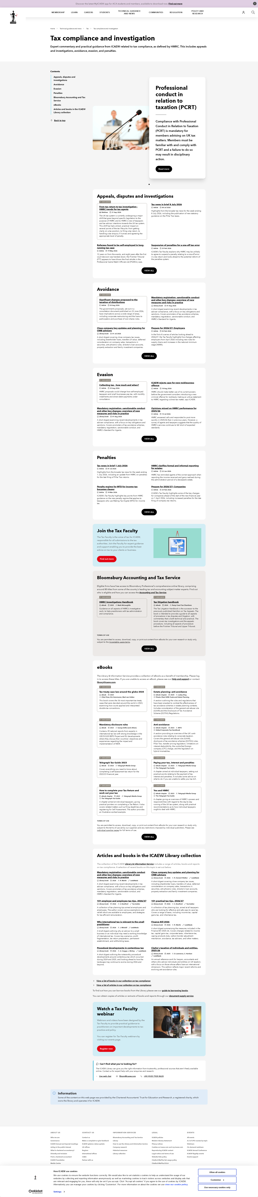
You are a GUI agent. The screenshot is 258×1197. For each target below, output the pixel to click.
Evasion (57, 88)
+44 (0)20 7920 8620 (154, 1076)
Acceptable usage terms (119, 642)
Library (115, 1141)
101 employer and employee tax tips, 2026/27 (121, 901)
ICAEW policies (157, 1137)
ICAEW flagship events (195, 1154)
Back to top (59, 120)
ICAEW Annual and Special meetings (64, 1144)
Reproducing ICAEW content (162, 1150)
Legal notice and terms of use (163, 1154)
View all (149, 270)
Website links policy (159, 1157)
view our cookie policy (176, 1184)
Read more (163, 169)
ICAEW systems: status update (93, 1144)
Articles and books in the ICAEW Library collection (69, 111)
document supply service (181, 996)
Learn (74, 12)
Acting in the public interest (61, 1147)
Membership (58, 12)
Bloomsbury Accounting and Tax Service (69, 99)
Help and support (180, 679)
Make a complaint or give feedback (95, 1141)
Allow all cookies (217, 1172)
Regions (85, 1150)
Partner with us (87, 1160)
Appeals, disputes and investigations (64, 78)
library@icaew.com (106, 682)
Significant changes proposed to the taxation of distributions (118, 301)
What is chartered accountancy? (62, 1150)
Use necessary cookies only (217, 1187)
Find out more (175, 3)
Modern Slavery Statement (162, 1141)
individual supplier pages (108, 830)
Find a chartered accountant (61, 1157)
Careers (88, 12)
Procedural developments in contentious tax (120, 948)
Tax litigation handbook (166, 602)
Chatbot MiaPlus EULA (160, 1163)
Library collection (119, 1154)
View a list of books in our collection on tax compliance (123, 981)
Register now (106, 1048)
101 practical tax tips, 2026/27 (167, 901)
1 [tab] (149, 184)
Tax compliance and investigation (106, 29)
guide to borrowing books (175, 990)
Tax (87, 29)
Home (52, 29)
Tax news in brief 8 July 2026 (166, 204)
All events (190, 1137)
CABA (84, 1157)
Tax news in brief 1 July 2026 (112, 465)
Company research (120, 1147)
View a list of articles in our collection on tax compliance (123, 985)
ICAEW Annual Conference (197, 1150)
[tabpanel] (121, 126)
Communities (156, 12)
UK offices (86, 1147)
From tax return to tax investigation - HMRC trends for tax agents (118, 208)
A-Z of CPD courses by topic (197, 1141)
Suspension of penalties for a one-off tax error (175, 245)
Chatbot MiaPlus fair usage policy (164, 1160)
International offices (89, 1154)
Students (105, 12)
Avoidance (59, 84)
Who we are (55, 1137)
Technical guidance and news (129, 12)
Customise (216, 1180)
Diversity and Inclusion (59, 1154)
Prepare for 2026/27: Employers (168, 328)
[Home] (13, 17)
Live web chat (105, 1076)
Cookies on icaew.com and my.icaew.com (167, 1147)
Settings (57, 1192)
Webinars (190, 1144)
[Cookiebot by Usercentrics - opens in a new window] (35, 1192)
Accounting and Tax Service (152, 592)
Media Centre (56, 1163)
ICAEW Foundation (57, 1160)
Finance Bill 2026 (160, 922)
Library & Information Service (139, 864)
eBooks (57, 105)
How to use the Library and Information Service (130, 1144)
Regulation (176, 12)
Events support (192, 1157)
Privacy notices (157, 1144)
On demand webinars (195, 1147)
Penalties (58, 93)
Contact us (86, 1137)
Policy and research (197, 12)
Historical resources (120, 1150)
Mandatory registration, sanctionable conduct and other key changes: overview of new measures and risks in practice (175, 300)
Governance (55, 1141)
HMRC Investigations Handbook (116, 602)
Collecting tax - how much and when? (119, 385)
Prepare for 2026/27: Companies (168, 486)
